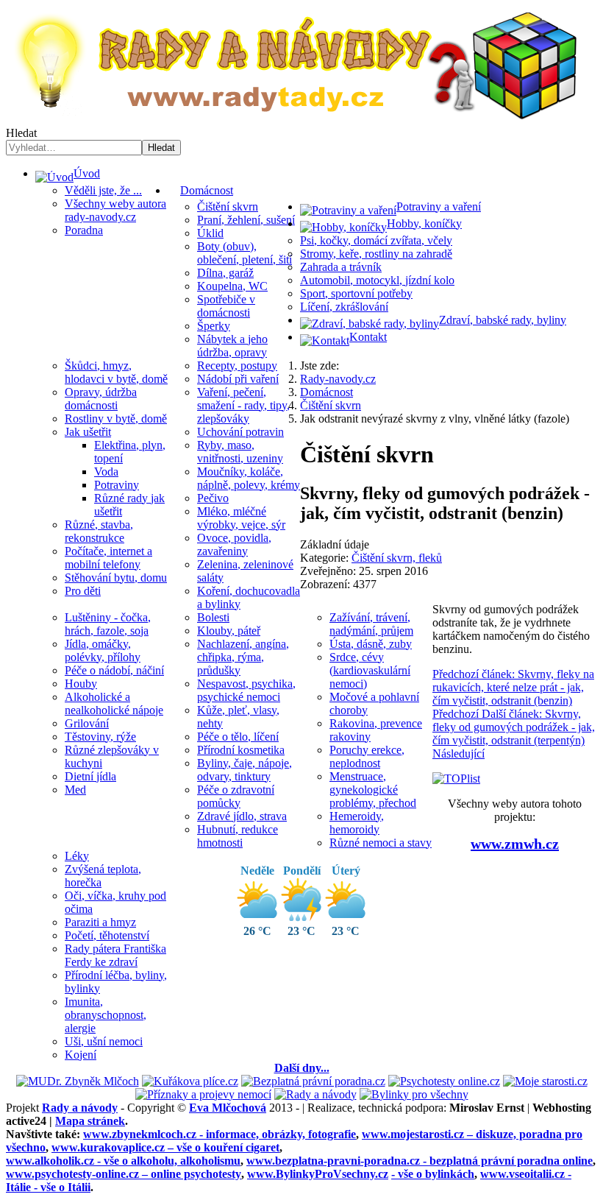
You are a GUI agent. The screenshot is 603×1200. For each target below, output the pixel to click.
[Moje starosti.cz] (545, 1081)
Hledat (21, 133)
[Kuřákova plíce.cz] (190, 1081)
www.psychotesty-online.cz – (123, 1174)
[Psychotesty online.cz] (444, 1081)
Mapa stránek (90, 1121)
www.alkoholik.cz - (123, 1160)
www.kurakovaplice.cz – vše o (165, 1147)
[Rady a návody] (315, 1094)
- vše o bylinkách (432, 1174)
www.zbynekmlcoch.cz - (219, 1134)
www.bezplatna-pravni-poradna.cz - (419, 1160)
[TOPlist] (456, 778)
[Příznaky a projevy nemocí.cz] (203, 1094)
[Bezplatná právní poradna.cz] (313, 1081)
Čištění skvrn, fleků (397, 557)
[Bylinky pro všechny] (414, 1094)
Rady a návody (80, 1107)
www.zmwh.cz (515, 844)
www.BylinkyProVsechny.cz (317, 1174)
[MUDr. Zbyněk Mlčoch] (77, 1081)
